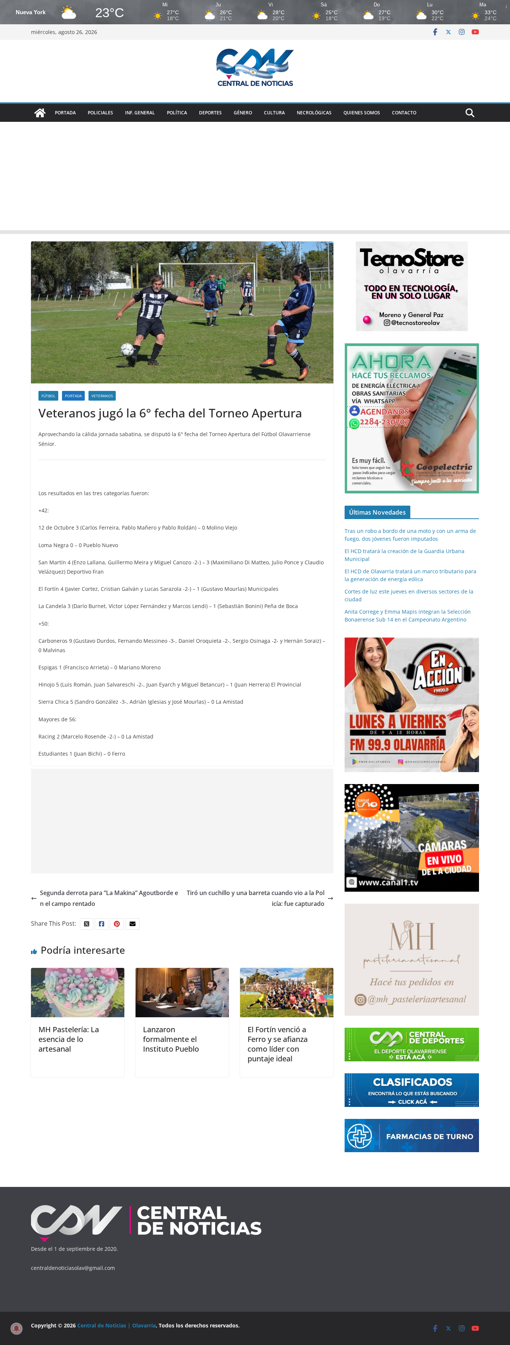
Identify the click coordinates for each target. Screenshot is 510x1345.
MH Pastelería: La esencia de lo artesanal (68, 1039)
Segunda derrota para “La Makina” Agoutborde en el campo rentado (109, 898)
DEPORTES (210, 112)
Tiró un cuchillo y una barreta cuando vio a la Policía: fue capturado (255, 898)
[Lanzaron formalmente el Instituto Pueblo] (182, 973)
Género (243, 112)
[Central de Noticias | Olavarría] (40, 113)
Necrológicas (314, 112)
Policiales (100, 112)
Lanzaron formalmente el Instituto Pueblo (171, 1039)
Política (177, 112)
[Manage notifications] (16, 1329)
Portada (65, 112)
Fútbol (48, 395)
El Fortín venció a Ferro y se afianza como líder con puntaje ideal (278, 1044)
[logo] (146, 1206)
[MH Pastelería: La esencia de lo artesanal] (77, 973)
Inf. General (140, 112)
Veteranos (102, 395)
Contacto (404, 112)
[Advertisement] (255, 178)
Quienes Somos (361, 112)
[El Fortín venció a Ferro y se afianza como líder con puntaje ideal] (286, 973)
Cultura (274, 112)
